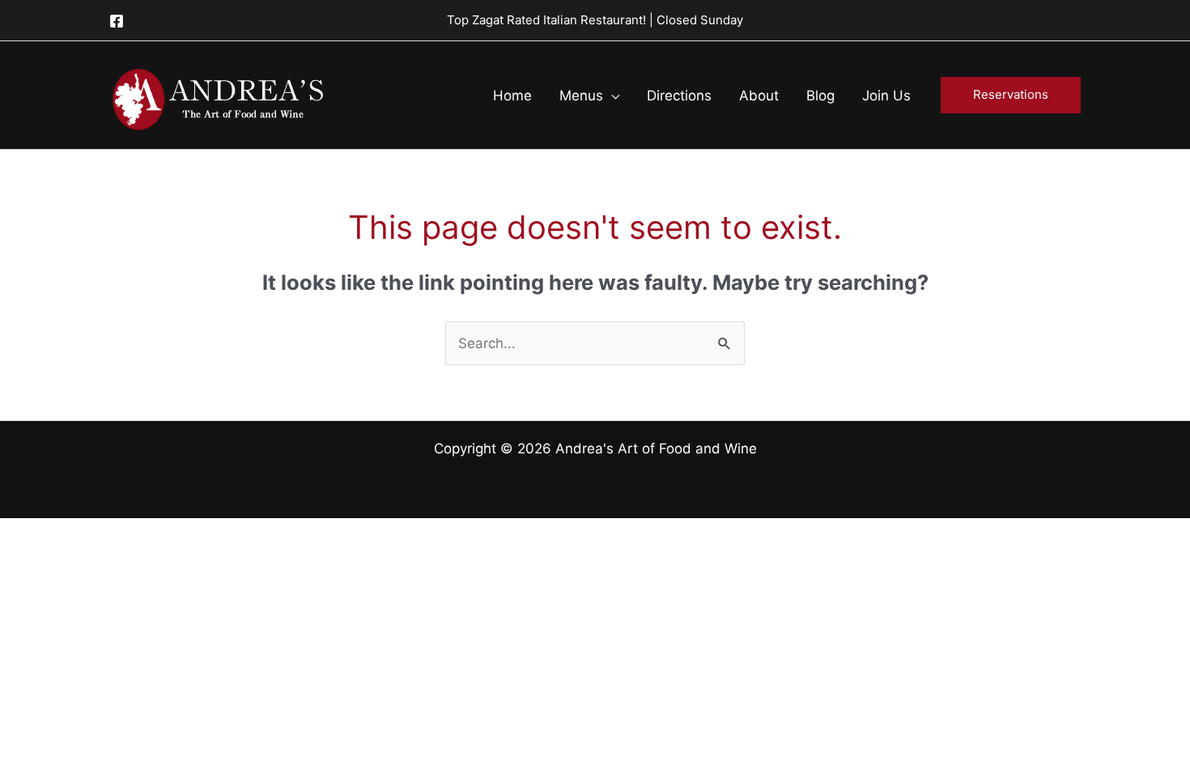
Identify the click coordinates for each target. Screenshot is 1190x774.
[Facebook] (116, 21)
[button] (611, 95)
